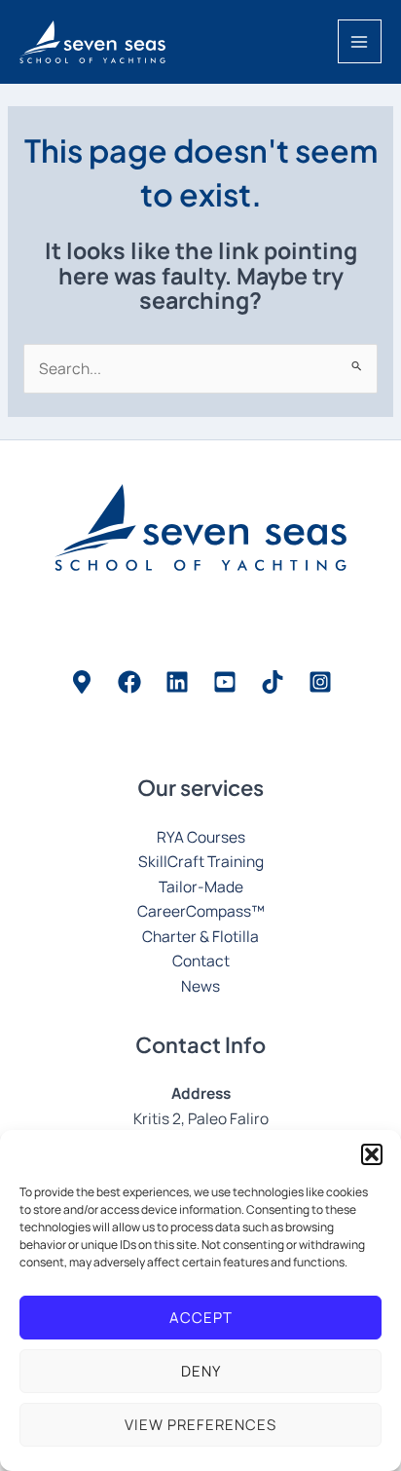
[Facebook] (129, 682)
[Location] (81, 682)
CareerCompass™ (201, 911)
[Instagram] (320, 682)
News (200, 986)
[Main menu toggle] (360, 41)
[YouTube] (225, 682)
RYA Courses (201, 837)
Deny (201, 1371)
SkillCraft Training (201, 861)
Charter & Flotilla (200, 936)
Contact (201, 960)
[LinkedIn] (177, 682)
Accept (201, 1317)
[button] (372, 1154)
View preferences (200, 1424)
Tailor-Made (201, 886)
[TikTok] (272, 682)
